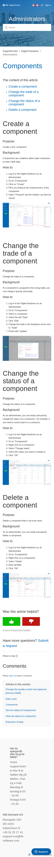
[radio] (11, 621)
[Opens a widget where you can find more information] (41, 852)
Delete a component (22, 109)
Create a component (22, 86)
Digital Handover (30, 51)
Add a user (11, 699)
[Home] (11, 5)
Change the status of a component (24, 102)
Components (12, 704)
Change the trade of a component (23, 93)
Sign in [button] (48, 5)
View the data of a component (21, 716)
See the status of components (21, 710)
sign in (12, 676)
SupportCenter (10, 51)
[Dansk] (38, 5)
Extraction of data (14, 722)
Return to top (9, 656)
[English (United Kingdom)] (34, 5)
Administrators (10, 54)
